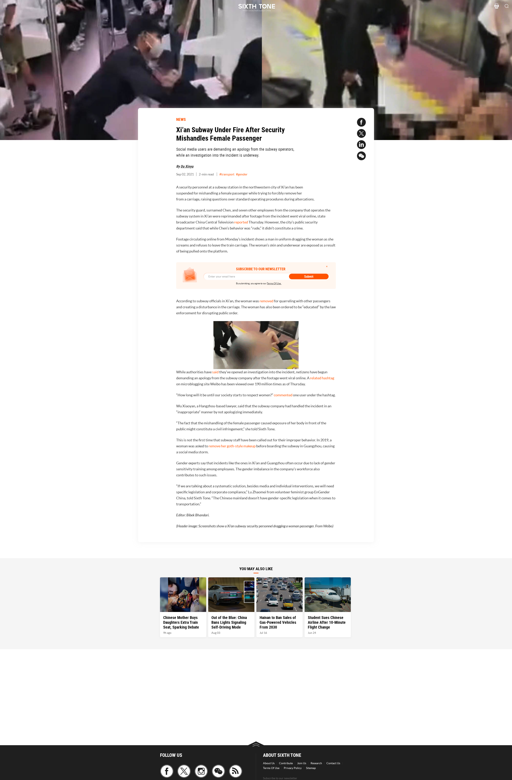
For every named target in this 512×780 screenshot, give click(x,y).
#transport (226, 174)
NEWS (181, 119)
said (215, 372)
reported (241, 222)
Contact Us (333, 763)
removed (266, 301)
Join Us (301, 763)
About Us (269, 763)
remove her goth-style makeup (232, 446)
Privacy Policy (293, 768)
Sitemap (311, 768)
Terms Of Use (271, 768)
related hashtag (322, 378)
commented (283, 395)
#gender (241, 174)
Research (316, 763)
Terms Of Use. (274, 283)
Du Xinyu (187, 166)
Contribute (286, 763)
